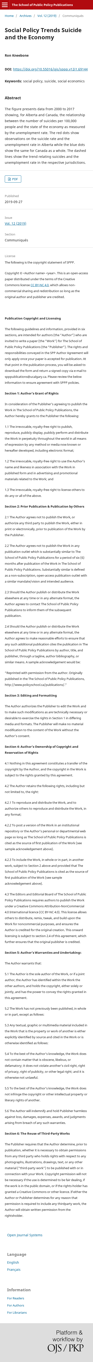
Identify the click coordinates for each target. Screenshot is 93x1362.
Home (9, 16)
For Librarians (17, 1312)
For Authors (15, 1305)
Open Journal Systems (24, 1235)
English (13, 1262)
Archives (25, 16)
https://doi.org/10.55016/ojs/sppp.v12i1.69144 (50, 69)
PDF (14, 179)
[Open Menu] (5, 5)
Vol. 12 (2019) (47, 16)
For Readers (15, 1298)
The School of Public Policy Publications (42, 5)
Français (14, 1269)
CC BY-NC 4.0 (40, 285)
